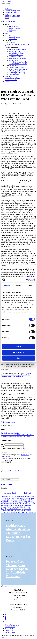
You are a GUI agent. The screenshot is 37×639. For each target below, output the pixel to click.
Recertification (13, 60)
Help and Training (29, 512)
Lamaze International (16, 500)
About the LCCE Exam (16, 53)
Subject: (3, 448)
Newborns (14, 507)
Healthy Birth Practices (15, 509)
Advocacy (29, 510)
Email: (3, 446)
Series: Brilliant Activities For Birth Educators (16, 505)
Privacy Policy (25, 455)
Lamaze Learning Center (12, 10)
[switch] (32, 325)
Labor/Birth (13, 435)
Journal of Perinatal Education (18, 69)
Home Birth (6, 512)
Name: (3, 444)
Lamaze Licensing (14, 37)
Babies (29, 500)
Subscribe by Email (9, 493)
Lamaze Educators (8, 510)
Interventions (16, 512)
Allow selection (18, 352)
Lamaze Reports (14, 74)
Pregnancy (29, 502)
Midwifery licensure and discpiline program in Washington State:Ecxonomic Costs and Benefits (16, 375)
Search (7, 18)
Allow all (19, 346)
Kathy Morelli (26, 436)
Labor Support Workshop (17, 71)
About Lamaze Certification (17, 49)
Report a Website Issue (12, 625)
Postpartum (6, 502)
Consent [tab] (7, 285)
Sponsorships (13, 39)
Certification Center (11, 12)
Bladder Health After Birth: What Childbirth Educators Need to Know (18, 533)
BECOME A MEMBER (12, 16)
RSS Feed (27, 493)
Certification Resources (16, 55)
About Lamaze (13, 26)
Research (32, 503)
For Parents (8, 9)
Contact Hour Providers (20, 62)
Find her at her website (8, 422)
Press (10, 31)
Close (3, 462)
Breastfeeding (17, 502)
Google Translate (10, 632)
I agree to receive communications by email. (16, 458)
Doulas (27, 509)
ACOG (22, 507)
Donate (7, 46)
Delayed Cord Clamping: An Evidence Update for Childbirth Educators (17, 569)
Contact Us (12, 30)
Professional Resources (10, 498)
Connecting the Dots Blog (17, 73)
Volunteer (12, 42)
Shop (6, 33)
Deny (18, 358)
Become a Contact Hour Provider (19, 44)
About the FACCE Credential (18, 64)
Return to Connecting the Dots (11, 87)
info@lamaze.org (18, 600)
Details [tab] (18, 285)
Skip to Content (6, 1)
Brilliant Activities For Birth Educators (14, 503)
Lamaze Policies (10, 627)
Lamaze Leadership (15, 28)
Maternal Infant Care (23, 435)
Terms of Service (10, 630)
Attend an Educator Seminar (17, 58)
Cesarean (5, 507)
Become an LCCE (14, 51)
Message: (4, 453)
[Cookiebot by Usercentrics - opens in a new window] (26, 279)
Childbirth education (7, 433)
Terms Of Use (5, 456)
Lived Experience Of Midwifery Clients (17, 435)
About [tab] (30, 285)
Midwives (7, 435)
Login (6, 14)
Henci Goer (20, 510)
